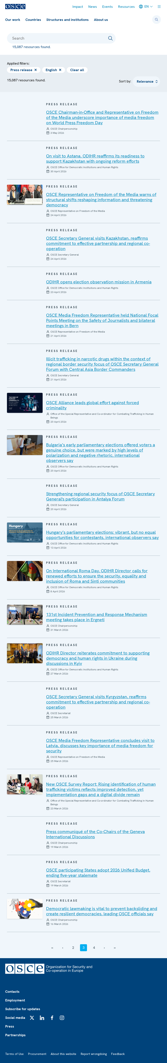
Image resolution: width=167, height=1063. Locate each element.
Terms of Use (14, 1054)
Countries (33, 19)
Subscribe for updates (22, 1009)
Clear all (77, 70)
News (92, 6)
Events (107, 6)
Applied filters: (18, 63)
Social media (15, 1017)
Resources (126, 6)
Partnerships (15, 1035)
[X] (32, 1017)
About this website (63, 1054)
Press (9, 1026)
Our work (12, 19)
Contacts (12, 991)
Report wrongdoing (94, 1054)
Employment (15, 1000)
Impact (77, 6)
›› (115, 947)
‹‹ (52, 947)
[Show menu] (159, 6)
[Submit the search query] (110, 38)
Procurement (37, 1054)
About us (101, 19)
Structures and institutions (67, 19)
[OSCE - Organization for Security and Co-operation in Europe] (15, 6)
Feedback (118, 1054)
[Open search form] (156, 19)
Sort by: (125, 81)
